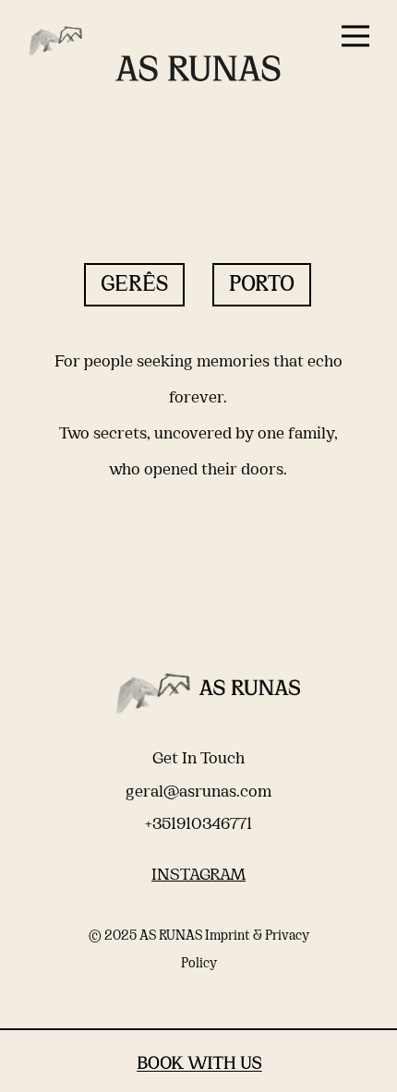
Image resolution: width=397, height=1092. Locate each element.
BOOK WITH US (199, 1064)
